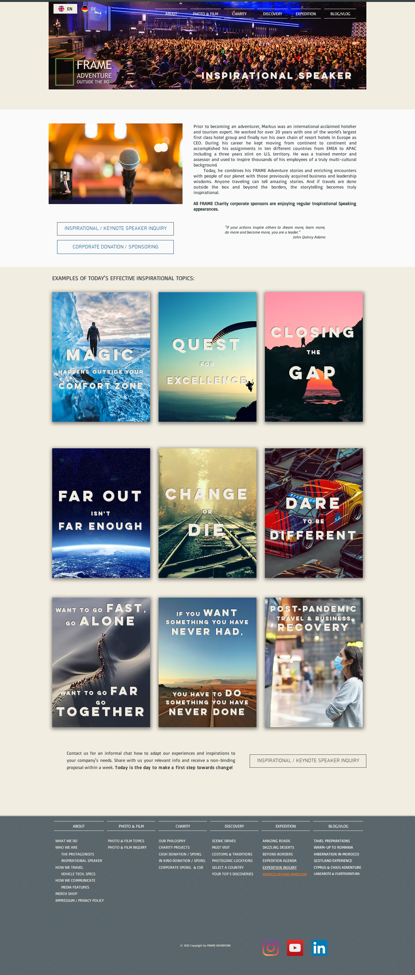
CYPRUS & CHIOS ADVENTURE (337, 867)
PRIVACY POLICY (91, 900)
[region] (101, 364)
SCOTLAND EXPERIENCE (333, 860)
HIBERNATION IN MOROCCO (336, 854)
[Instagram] (271, 948)
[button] (127, 847)
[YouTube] (295, 948)
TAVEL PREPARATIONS (332, 840)
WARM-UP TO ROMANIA (333, 847)
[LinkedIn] (319, 948)
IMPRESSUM (65, 900)
